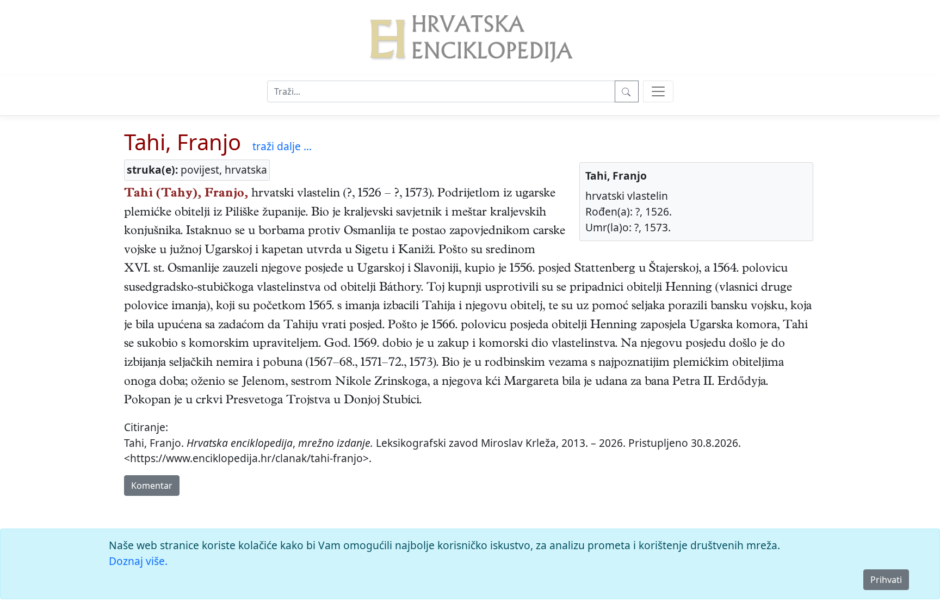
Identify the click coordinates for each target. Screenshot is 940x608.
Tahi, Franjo (182, 142)
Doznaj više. (138, 561)
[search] (658, 91)
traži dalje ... (282, 146)
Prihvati (886, 580)
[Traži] (627, 91)
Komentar (151, 486)
